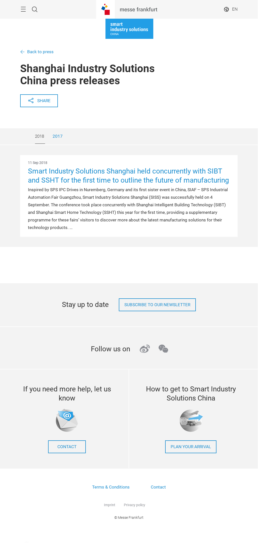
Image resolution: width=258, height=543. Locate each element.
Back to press (40, 51)
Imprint (109, 505)
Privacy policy (134, 505)
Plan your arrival (191, 446)
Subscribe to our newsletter (157, 304)
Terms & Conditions (111, 487)
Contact (67, 446)
